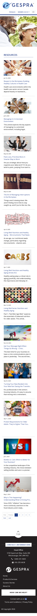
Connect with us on (17, 599)
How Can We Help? (18, 592)
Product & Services (10, 579)
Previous (10, 515)
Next (4, 518)
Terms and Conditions (13, 602)
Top (18, 534)
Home (5, 576)
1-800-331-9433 (20, 559)
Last (10, 518)
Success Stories (9, 583)
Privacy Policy (27, 602)
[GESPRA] (18, 5)
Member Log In (23, 12)
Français (12, 12)
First (5, 515)
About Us (6, 586)
